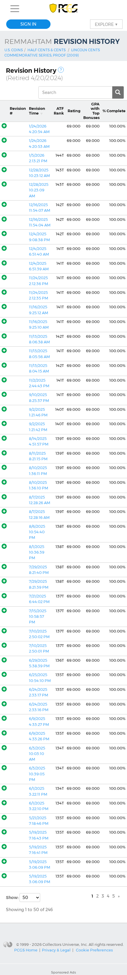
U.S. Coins (13, 50)
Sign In (28, 24)
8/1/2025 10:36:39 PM (36, 552)
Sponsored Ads (63, 972)
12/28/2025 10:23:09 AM (38, 190)
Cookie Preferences (94, 950)
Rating (74, 111)
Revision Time (37, 110)
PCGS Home (26, 950)
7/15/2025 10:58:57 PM (37, 617)
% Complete (114, 111)
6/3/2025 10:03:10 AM (37, 754)
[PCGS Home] (64, 8)
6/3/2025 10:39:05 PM (37, 774)
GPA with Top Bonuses (91, 111)
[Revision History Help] (61, 69)
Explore (106, 24)
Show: (12, 897)
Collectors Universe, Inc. (65, 944)
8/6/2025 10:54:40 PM (37, 532)
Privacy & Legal (56, 950)
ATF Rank (59, 110)
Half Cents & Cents (46, 50)
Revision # (18, 110)
